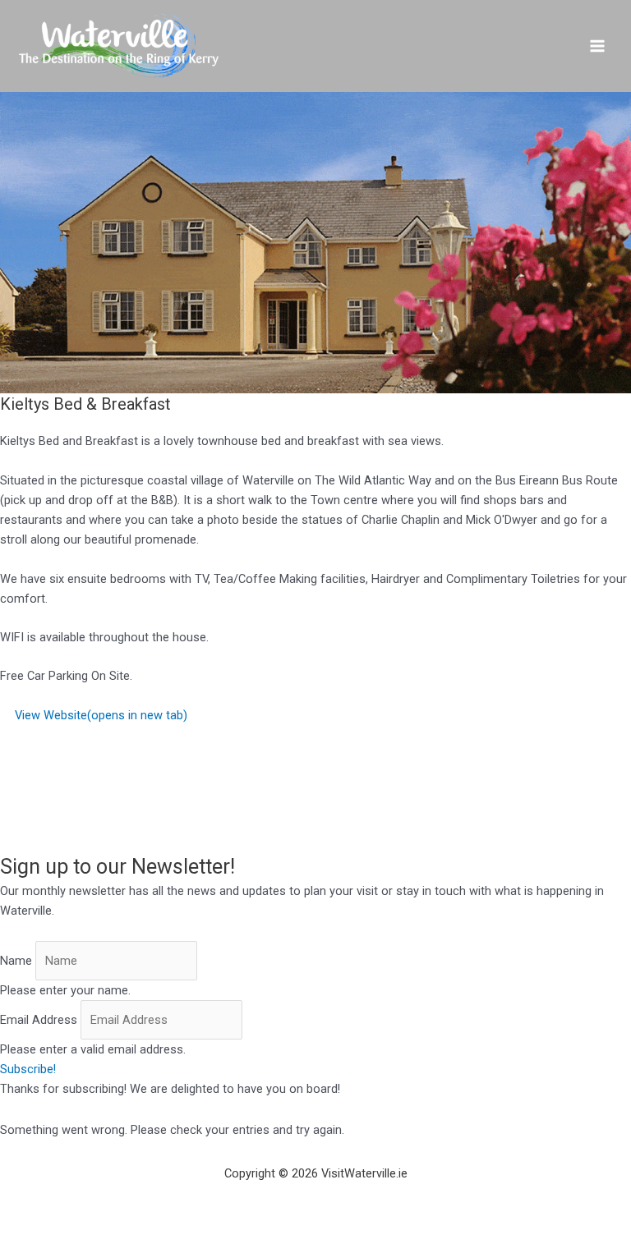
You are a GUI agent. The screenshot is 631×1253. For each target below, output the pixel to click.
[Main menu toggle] (597, 46)
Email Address (38, 1019)
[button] (28, 1069)
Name (16, 960)
